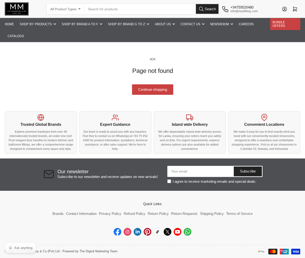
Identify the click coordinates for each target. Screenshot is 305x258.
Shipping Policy (212, 214)
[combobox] (151, 9)
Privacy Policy (110, 214)
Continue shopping (152, 89)
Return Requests (184, 214)
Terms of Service (239, 214)
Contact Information (81, 214)
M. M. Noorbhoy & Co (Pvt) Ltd (38, 251)
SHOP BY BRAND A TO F (80, 24)
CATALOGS (16, 36)
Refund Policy (134, 214)
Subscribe (248, 171)
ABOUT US (163, 24)
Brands (58, 214)
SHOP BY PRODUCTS (36, 24)
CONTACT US (190, 24)
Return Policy (158, 214)
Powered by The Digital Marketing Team (89, 251)
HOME (9, 24)
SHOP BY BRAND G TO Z (126, 24)
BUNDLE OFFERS (279, 24)
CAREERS (246, 24)
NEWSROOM (219, 24)
